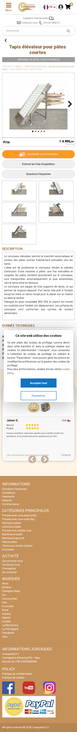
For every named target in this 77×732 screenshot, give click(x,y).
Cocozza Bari (9, 598)
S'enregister (9, 568)
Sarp (5, 636)
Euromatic (8, 606)
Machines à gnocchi (13, 538)
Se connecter (9, 572)
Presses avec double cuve (16, 530)
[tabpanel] (38, 424)
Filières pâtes (9, 541)
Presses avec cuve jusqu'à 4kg (19, 515)
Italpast (6, 617)
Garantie (7, 500)
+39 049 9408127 (51, 23)
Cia (4, 594)
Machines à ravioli (12, 534)
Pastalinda (8, 632)
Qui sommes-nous (12, 560)
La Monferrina (10, 625)
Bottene (6, 587)
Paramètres (38, 395)
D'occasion (8, 549)
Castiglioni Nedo (11, 591)
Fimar (5, 610)
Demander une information (42, 154)
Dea (4, 602)
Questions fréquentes (38, 174)
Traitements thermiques (35, 66)
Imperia (6, 613)
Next (68, 103)
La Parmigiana (10, 629)
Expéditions (8, 492)
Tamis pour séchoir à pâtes (17, 545)
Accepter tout (38, 382)
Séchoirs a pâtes (11, 522)
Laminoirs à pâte (11, 526)
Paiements (8, 496)
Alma (5, 583)
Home (18, 66)
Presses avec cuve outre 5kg (18, 519)
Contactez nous (29, 23)
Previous (8, 103)
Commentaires (10, 504)
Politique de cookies (13, 677)
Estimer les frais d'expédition (38, 164)
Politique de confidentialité (17, 673)
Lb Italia (6, 621)
